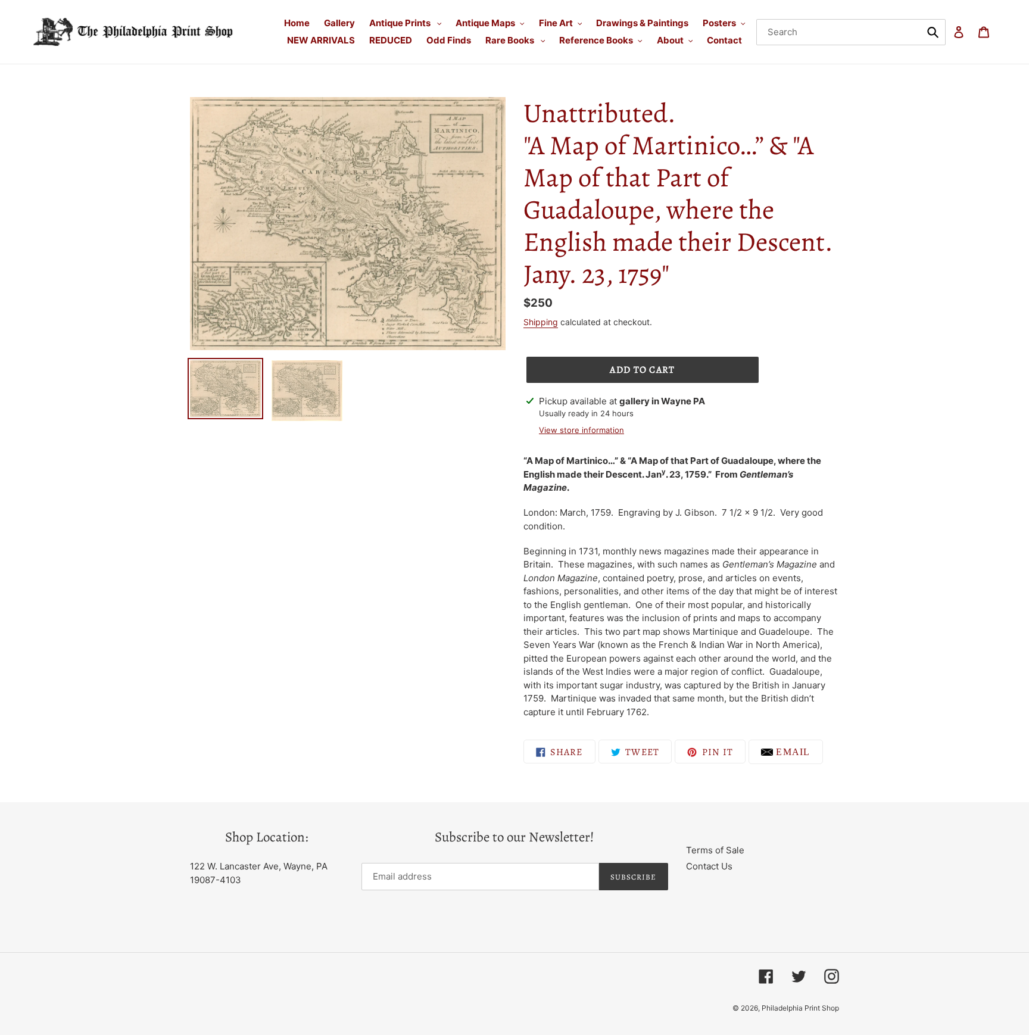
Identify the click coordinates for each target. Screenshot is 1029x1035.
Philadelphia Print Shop (800, 1007)
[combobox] (851, 32)
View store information (581, 430)
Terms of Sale (715, 850)
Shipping (540, 322)
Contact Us (709, 866)
